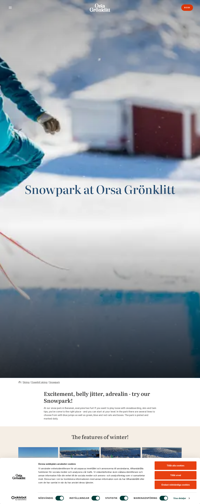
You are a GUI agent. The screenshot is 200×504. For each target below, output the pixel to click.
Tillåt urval (175, 475)
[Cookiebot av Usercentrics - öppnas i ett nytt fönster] (19, 498)
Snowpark (54, 382)
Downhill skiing (39, 382)
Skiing (26, 382)
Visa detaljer (179, 498)
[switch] (96, 498)
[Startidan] (19, 382)
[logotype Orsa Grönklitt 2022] (100, 8)
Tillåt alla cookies (175, 465)
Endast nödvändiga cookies (175, 484)
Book (187, 7)
